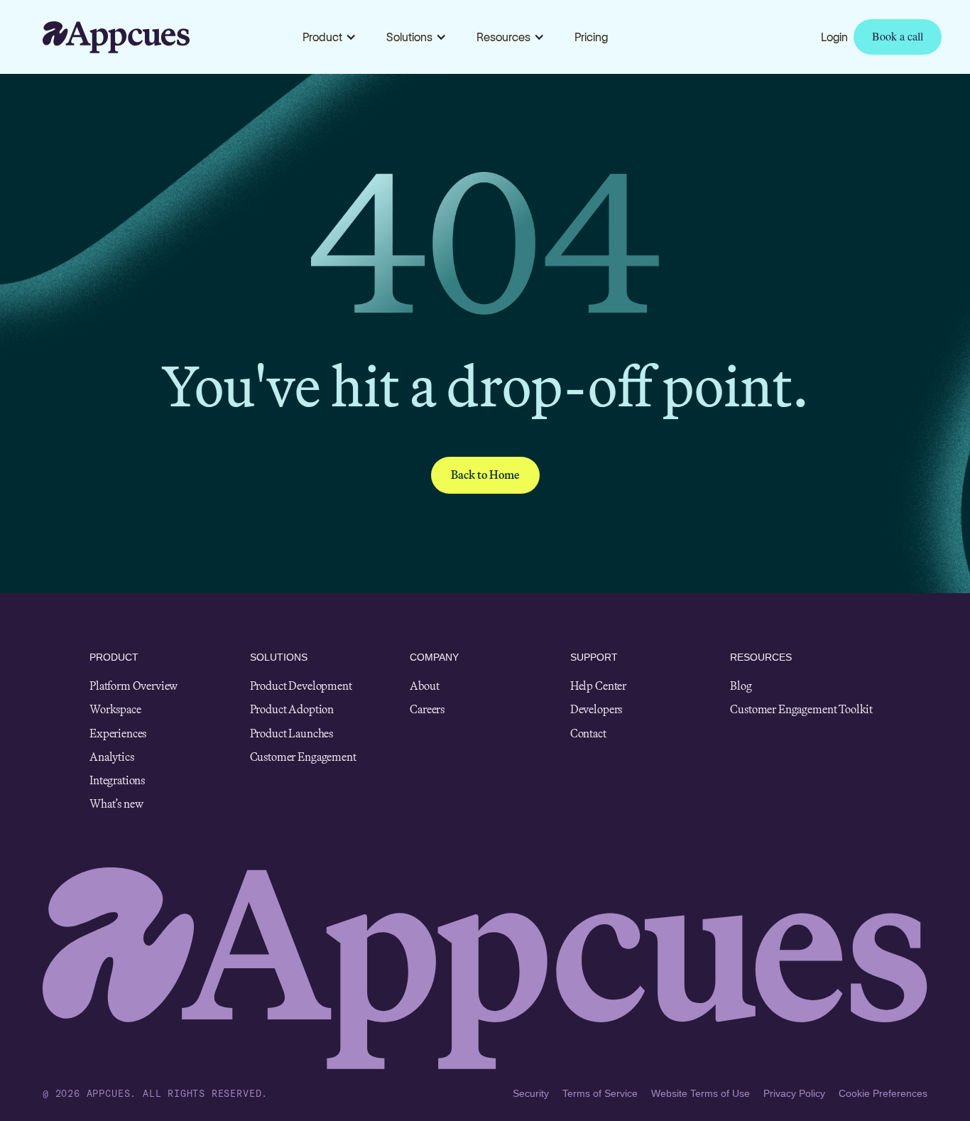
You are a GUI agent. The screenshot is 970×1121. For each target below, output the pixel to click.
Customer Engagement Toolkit (801, 709)
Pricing (591, 36)
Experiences (117, 733)
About (424, 686)
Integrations (117, 780)
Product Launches (291, 733)
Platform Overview (133, 686)
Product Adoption (292, 709)
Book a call (897, 35)
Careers (427, 709)
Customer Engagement (303, 757)
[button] (329, 37)
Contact (588, 733)
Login (834, 36)
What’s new (116, 804)
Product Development (301, 686)
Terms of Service (600, 1093)
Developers (596, 709)
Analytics (111, 757)
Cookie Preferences (883, 1093)
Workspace (115, 709)
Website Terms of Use (700, 1093)
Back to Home (485, 475)
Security (531, 1093)
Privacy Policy (794, 1093)
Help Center (598, 686)
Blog (740, 686)
